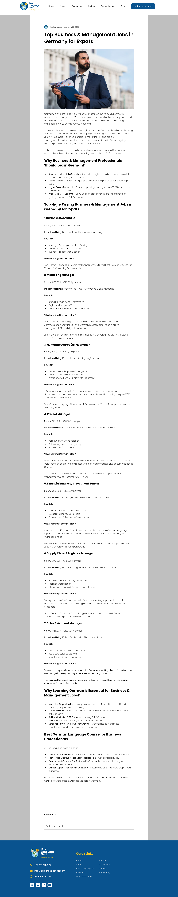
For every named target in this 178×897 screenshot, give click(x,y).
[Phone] (31, 865)
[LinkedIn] (44, 885)
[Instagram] (32, 885)
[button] (63, 6)
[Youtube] (49, 885)
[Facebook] (38, 885)
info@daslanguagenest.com (49, 870)
